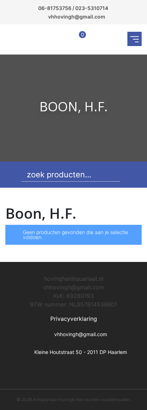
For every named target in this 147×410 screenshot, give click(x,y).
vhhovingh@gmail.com (76, 17)
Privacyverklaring (73, 318)
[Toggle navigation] (134, 39)
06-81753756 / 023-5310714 (73, 8)
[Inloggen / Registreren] (63, 39)
